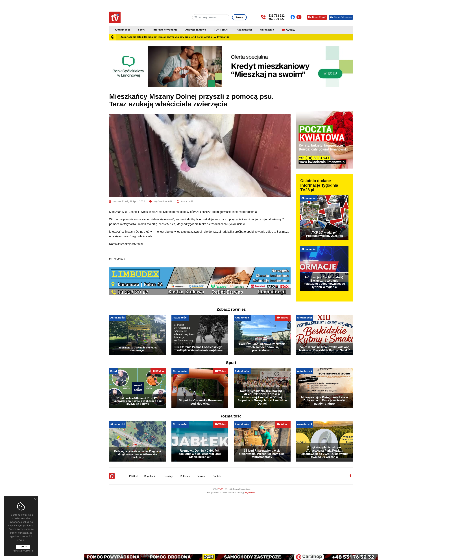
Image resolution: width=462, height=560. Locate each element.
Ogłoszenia (267, 29)
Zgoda (23, 546)
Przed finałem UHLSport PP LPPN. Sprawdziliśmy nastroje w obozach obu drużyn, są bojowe (138, 401)
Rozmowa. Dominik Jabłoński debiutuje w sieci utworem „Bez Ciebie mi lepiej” (199, 453)
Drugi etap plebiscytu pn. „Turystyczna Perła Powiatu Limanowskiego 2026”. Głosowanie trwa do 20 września (324, 452)
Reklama (185, 476)
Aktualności (122, 29)
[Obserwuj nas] (293, 17)
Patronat (201, 476)
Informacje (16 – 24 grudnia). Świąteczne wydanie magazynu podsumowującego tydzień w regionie (324, 282)
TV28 (221, 489)
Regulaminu (250, 492)
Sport (141, 29)
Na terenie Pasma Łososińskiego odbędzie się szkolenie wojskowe (200, 349)
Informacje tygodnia (165, 29)
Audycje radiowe (195, 29)
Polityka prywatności (23, 551)
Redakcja (168, 476)
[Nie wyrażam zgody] (35, 499)
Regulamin (150, 476)
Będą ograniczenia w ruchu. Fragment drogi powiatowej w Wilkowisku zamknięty (137, 454)
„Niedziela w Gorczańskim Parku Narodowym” (138, 349)
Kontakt (217, 476)
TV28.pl (133, 476)
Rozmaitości (244, 29)
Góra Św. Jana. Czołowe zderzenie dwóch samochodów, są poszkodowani (262, 347)
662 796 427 (277, 18)
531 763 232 (277, 15)
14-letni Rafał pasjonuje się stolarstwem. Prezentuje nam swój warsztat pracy (262, 453)
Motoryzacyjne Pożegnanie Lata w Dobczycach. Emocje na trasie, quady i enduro (324, 400)
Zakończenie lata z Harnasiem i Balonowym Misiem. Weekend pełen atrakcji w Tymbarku (175, 37)
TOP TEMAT (221, 29)
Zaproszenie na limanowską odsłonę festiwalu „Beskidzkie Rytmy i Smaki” (324, 349)
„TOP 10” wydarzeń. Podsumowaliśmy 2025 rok (324, 234)
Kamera (290, 30)
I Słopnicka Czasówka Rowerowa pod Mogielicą (200, 402)
